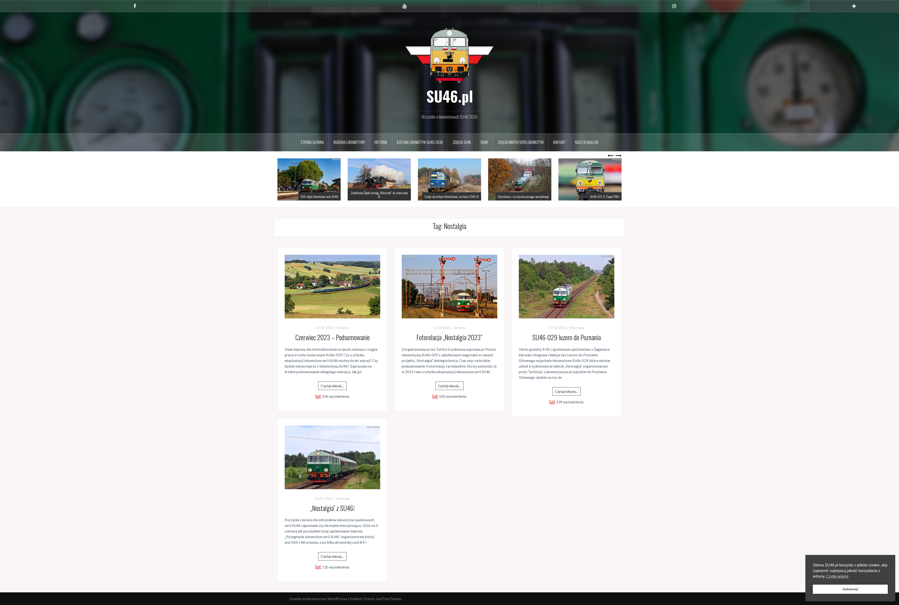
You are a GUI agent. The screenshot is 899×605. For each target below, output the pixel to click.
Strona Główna (312, 142)
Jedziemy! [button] (850, 589)
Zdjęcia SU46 (462, 142)
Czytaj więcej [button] (837, 576)
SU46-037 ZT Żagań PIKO (534, 196)
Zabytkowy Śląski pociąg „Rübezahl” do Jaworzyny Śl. (309, 194)
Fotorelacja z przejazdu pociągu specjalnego (453, 196)
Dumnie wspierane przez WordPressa (318, 599)
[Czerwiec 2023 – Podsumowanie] (332, 286)
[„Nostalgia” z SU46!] (332, 457)
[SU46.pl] (449, 55)
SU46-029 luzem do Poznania (566, 337)
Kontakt (559, 142)
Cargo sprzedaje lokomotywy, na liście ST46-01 (381, 196)
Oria (367, 599)
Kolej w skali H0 (586, 142)
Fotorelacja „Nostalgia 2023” (449, 337)
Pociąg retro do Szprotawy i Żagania (598, 196)
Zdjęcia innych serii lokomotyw (521, 142)
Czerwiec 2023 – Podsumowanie (332, 337)
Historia (381, 142)
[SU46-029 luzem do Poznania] (566, 286)
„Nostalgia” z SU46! (332, 508)
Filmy (484, 142)
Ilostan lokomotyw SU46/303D (420, 142)
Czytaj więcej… (332, 386)
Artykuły (343, 328)
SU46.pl (449, 96)
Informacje (577, 328)
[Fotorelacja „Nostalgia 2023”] (449, 286)
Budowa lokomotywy (349, 142)
